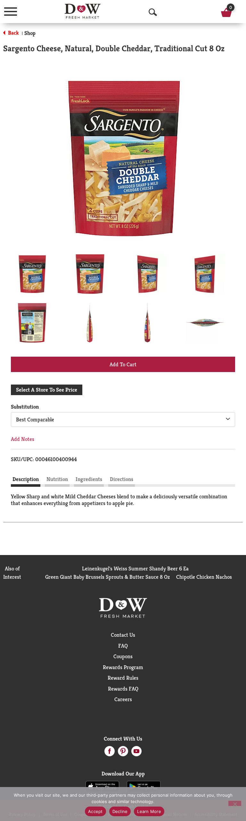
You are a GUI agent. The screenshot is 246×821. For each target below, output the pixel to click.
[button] (32, 274)
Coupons (123, 656)
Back (13, 32)
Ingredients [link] (89, 479)
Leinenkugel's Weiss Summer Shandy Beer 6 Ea (135, 568)
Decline (120, 811)
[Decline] (234, 803)
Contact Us (123, 634)
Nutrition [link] (57, 479)
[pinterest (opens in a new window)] (123, 753)
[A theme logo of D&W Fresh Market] (83, 11)
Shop (30, 33)
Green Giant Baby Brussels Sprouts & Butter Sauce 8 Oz (107, 576)
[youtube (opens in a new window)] (136, 753)
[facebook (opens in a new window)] (109, 753)
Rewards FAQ (123, 688)
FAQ (123, 645)
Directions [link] (121, 479)
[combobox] (123, 419)
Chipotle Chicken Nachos (204, 576)
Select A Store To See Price (46, 389)
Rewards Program (123, 667)
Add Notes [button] (22, 439)
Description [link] (25, 479)
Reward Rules (123, 677)
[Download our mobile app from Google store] (143, 786)
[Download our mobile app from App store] (102, 786)
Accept (95, 811)
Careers (123, 699)
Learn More (149, 811)
